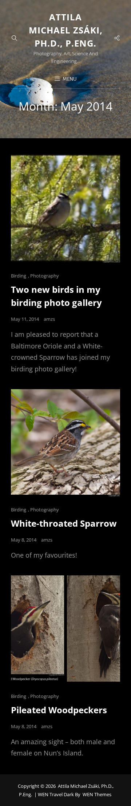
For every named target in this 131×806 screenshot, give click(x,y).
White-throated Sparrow (64, 523)
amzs (49, 319)
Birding (18, 275)
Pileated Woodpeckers (59, 710)
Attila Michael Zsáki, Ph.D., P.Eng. (66, 30)
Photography (44, 275)
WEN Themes (97, 794)
